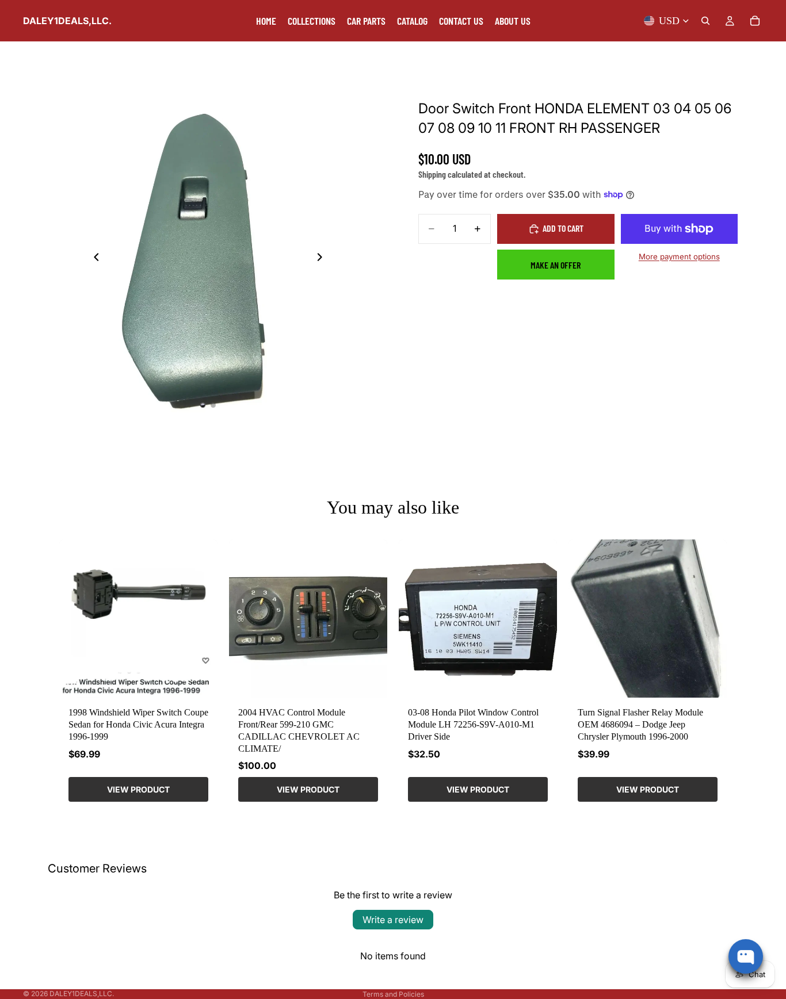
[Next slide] (322, 258)
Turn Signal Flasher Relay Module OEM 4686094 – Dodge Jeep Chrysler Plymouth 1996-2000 (640, 724)
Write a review (393, 919)
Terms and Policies (393, 994)
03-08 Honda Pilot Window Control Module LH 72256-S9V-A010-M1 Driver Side (473, 724)
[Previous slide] (93, 258)
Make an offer (556, 264)
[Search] (705, 20)
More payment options (679, 256)
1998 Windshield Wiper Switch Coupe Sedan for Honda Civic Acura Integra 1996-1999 (138, 724)
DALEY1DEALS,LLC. (81, 993)
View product (138, 789)
